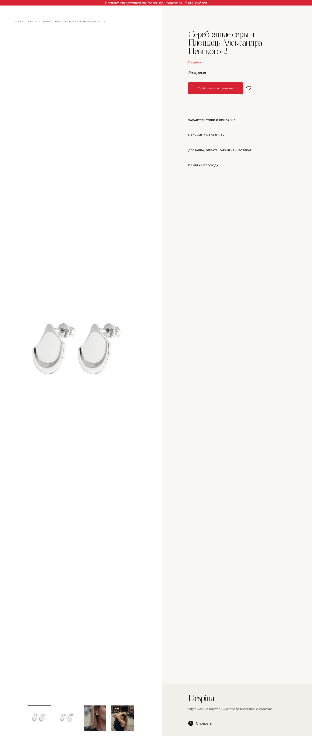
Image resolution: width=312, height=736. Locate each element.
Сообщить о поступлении (215, 88)
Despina (194, 62)
